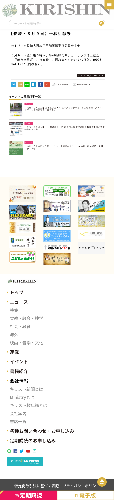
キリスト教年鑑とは (28, 405)
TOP (102, 483)
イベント (19, 361)
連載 (14, 352)
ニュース (19, 301)
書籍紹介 (19, 371)
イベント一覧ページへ (89, 75)
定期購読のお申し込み (33, 440)
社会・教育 (20, 326)
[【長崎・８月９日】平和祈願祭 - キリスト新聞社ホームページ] (33, 86)
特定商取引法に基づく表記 (36, 485)
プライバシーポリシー (81, 485)
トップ (17, 292)
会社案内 (18, 413)
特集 (14, 310)
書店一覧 (18, 421)
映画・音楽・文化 (26, 342)
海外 (14, 334)
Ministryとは (22, 397)
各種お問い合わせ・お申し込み (42, 430)
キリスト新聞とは (26, 389)
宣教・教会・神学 (26, 318)
